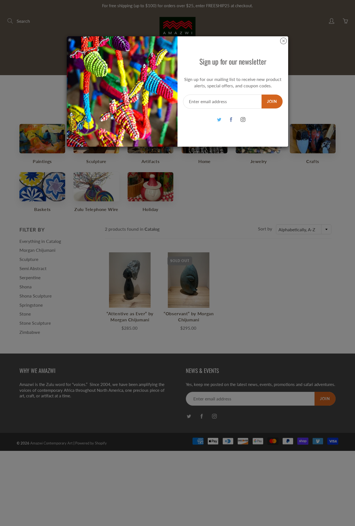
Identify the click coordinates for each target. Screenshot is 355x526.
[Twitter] (219, 119)
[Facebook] (231, 119)
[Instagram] (243, 119)
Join (272, 101)
